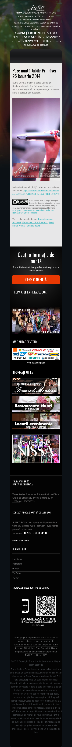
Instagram (17, 564)
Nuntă (22, 226)
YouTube (16, 573)
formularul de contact (36, 45)
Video (26, 644)
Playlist (36, 637)
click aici (40, 625)
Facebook (17, 559)
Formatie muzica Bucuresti (35, 222)
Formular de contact (21, 540)
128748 (16, 501)
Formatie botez (33, 226)
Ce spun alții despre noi (41, 644)
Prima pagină (20, 637)
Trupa (30, 637)
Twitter (15, 578)
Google (15, 568)
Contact (44, 648)
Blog (38, 648)
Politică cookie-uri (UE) (36, 655)
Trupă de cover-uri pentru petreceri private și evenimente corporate (36, 641)
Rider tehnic (29, 648)
